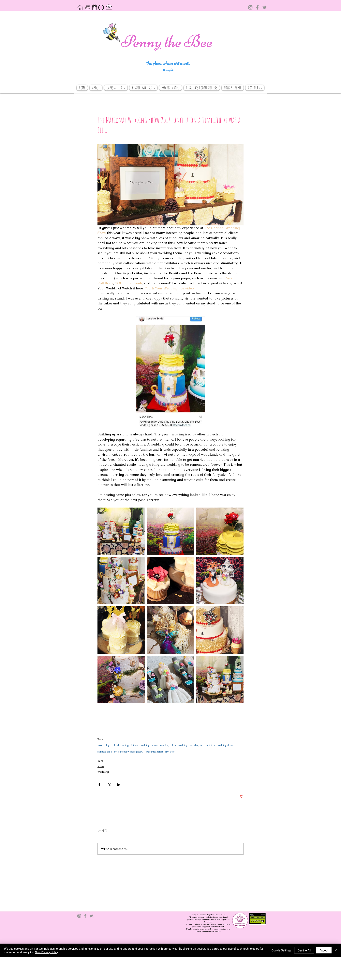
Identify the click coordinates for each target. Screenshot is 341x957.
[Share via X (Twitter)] (109, 784)
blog (107, 745)
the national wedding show (128, 751)
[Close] (336, 950)
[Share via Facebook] (99, 784)
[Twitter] (264, 7)
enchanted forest (154, 751)
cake (99, 745)
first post (169, 751)
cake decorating (120, 745)
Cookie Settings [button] (281, 950)
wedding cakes (168, 745)
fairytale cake (104, 751)
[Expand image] (121, 531)
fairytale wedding (140, 745)
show (155, 745)
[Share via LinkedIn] (119, 784)
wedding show (225, 745)
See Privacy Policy (46, 952)
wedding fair (196, 745)
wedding (182, 745)
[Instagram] (250, 7)
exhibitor (210, 745)
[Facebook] (257, 7)
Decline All (304, 950)
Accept (324, 950)
